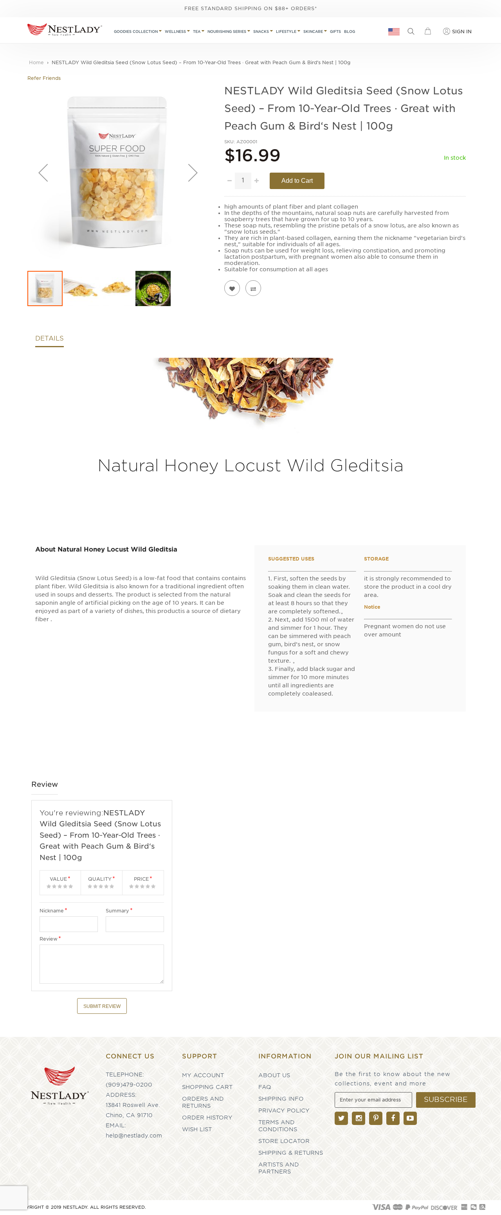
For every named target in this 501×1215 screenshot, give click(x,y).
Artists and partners (278, 1168)
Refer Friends (44, 78)
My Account (203, 1075)
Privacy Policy (284, 1110)
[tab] (49, 340)
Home (36, 62)
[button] (43, 172)
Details (49, 338)
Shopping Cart (207, 1087)
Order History (207, 1117)
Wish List (197, 1129)
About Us (274, 1075)
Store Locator (284, 1141)
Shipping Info (281, 1099)
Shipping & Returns (290, 1153)
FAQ (264, 1087)
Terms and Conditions (277, 1125)
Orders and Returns (203, 1102)
